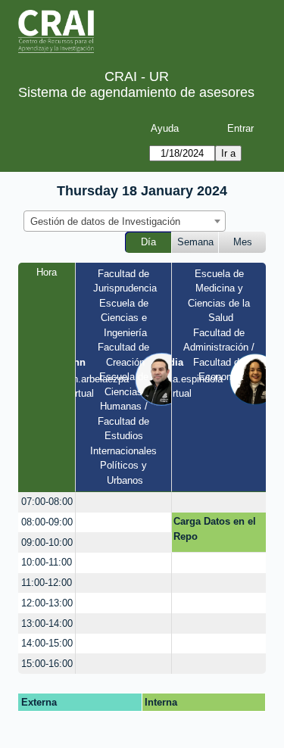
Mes (242, 242)
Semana (195, 242)
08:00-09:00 (47, 522)
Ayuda (165, 128)
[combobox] (124, 221)
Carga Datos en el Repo (214, 529)
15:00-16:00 (47, 663)
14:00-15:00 (47, 643)
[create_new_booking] (123, 502)
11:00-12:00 (46, 582)
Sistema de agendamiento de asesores (136, 92)
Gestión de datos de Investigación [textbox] (105, 221)
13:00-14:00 (47, 623)
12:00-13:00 (47, 603)
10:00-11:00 (46, 562)
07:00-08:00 (47, 501)
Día (148, 242)
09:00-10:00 (47, 542)
